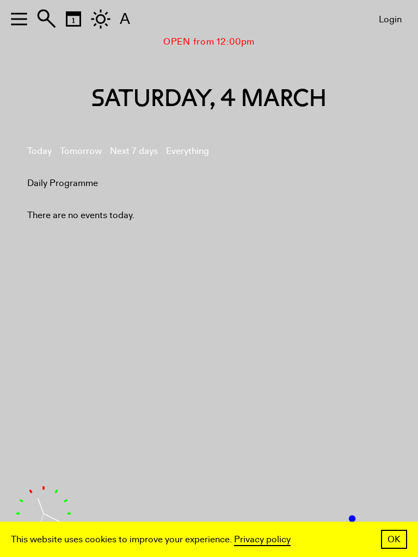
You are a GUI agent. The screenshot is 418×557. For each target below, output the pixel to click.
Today (39, 151)
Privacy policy (262, 539)
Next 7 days (134, 151)
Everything (187, 151)
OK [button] (394, 539)
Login (390, 19)
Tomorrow (81, 151)
